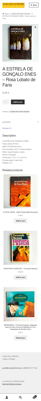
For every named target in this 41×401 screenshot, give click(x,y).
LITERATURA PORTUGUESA (20, 14)
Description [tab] (6, 122)
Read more (20, 338)
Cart (31, 395)
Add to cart (17, 102)
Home (7, 14)
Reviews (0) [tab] (6, 128)
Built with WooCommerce (11, 384)
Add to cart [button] (20, 221)
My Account (7, 397)
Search (20, 397)
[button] (35, 27)
